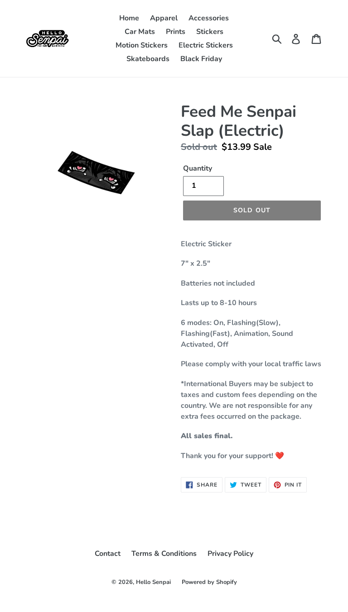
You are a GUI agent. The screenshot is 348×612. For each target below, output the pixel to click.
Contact (108, 554)
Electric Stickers (206, 45)
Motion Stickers (142, 45)
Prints (175, 32)
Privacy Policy (230, 554)
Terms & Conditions (164, 554)
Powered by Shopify (209, 582)
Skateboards (147, 59)
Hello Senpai (153, 582)
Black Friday (201, 59)
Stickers (209, 32)
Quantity (197, 168)
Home (129, 18)
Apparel (164, 18)
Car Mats (140, 32)
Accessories (208, 18)
